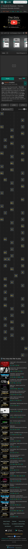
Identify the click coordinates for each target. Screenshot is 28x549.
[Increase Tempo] (8, 33)
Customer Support (19, 526)
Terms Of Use (22, 521)
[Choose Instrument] (7, 53)
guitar (3, 53)
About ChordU (6, 521)
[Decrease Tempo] (2, 33)
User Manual (8, 526)
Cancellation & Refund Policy (18, 523)
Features (14, 521)
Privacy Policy (6, 523)
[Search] (25, 2)
